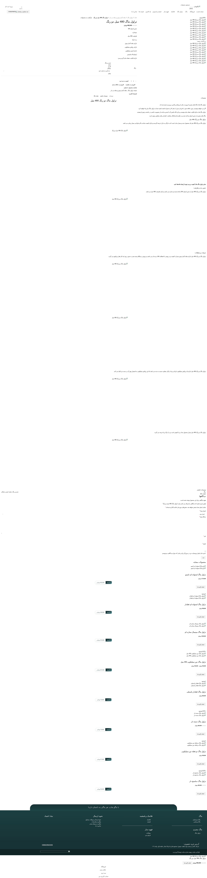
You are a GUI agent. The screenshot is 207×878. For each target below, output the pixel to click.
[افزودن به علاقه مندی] (176, 863)
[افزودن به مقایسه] (180, 863)
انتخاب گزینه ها (187, 863)
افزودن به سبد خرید (124, 81)
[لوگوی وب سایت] (197, 6)
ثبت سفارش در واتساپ (23, 11)
